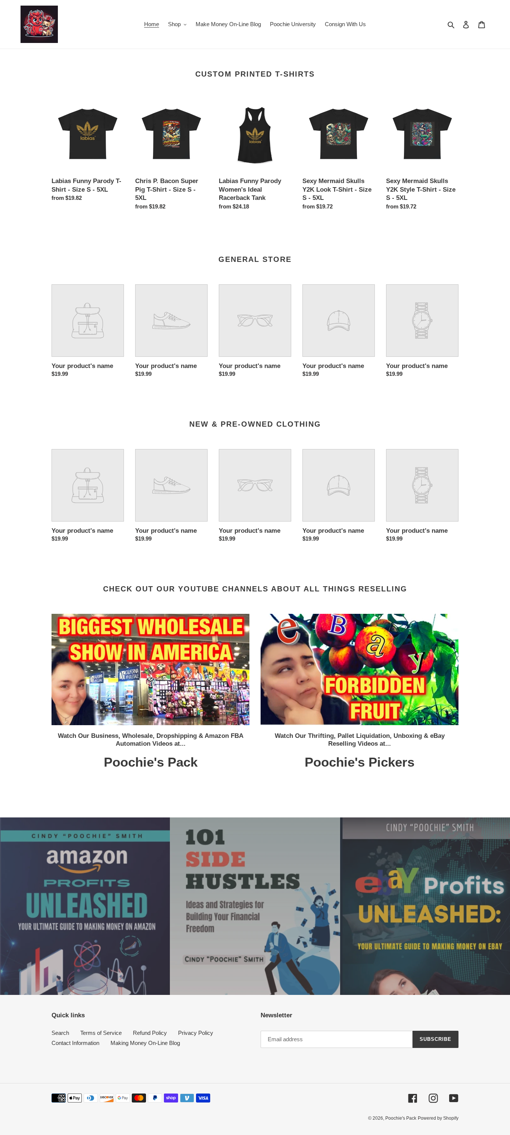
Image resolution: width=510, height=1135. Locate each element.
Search (60, 1033)
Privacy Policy (195, 1033)
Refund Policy (150, 1033)
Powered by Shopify (438, 1118)
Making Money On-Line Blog (145, 1043)
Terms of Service (101, 1033)
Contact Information (75, 1043)
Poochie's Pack (400, 1118)
